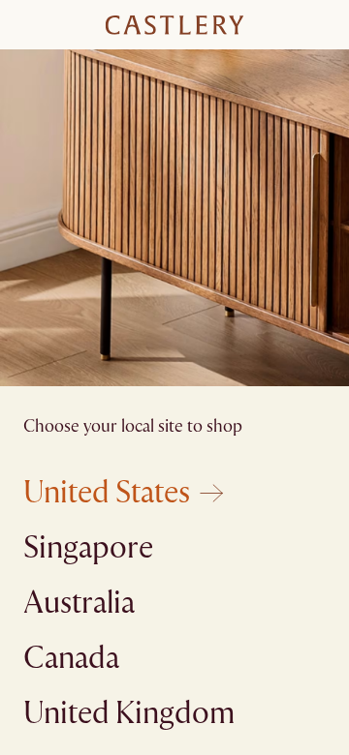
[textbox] (174, 402)
